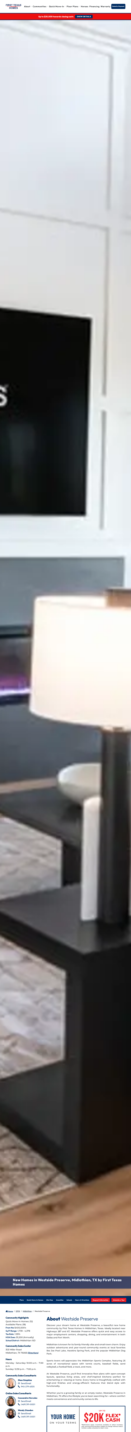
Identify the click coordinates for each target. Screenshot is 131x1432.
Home (10, 1311)
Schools (69, 1300)
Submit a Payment (118, 6)
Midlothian (27, 1311)
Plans (22, 1300)
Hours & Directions (82, 1300)
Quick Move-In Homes (35, 1300)
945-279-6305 (28, 1386)
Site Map (49, 1300)
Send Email (26, 1383)
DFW (18, 1311)
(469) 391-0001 (28, 1404)
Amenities (59, 1300)
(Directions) (33, 1352)
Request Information (100, 1300)
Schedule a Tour (119, 1300)
